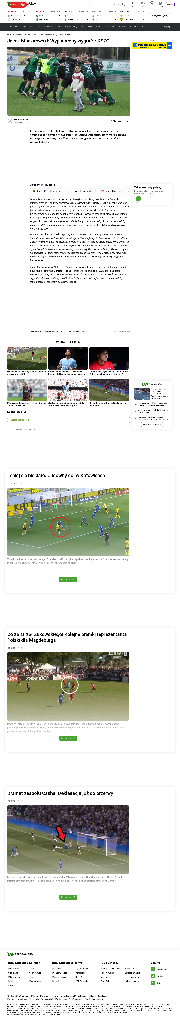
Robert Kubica (107, 973)
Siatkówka (48, 26)
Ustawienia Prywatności (75, 996)
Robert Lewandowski (110, 968)
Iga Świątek (106, 977)
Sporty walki (86, 26)
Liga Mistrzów (81, 968)
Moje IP (66, 999)
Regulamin (102, 996)
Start (9, 35)
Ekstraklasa (57, 968)
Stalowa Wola (36, 331)
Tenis (37, 26)
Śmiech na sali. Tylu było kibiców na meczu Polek (153, 411)
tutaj (58, 1014)
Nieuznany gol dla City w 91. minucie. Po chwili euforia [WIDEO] (27, 372)
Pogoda (10, 999)
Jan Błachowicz (132, 977)
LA (143, 26)
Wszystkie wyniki (159, 16)
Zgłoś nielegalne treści (25, 430)
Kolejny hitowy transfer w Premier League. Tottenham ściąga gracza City (67, 372)
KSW (10, 985)
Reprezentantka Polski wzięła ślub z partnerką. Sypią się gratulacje (153, 404)
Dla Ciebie (14, 26)
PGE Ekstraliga (82, 981)
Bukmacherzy (71, 26)
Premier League (59, 973)
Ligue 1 (55, 981)
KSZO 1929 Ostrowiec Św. (75, 331)
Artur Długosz (21, 120)
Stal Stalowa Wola (31, 35)
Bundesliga (80, 973)
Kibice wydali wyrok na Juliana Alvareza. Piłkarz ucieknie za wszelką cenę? (109, 372)
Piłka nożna (27, 26)
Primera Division (59, 977)
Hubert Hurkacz (132, 981)
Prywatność (56, 996)
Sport (87, 999)
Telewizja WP (47, 999)
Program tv (34, 999)
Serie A (78, 977)
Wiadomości (77, 999)
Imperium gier (98, 999)
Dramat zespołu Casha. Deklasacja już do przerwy (108, 404)
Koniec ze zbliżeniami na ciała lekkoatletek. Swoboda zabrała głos (153, 418)
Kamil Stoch (130, 968)
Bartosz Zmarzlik (132, 973)
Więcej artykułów (151, 424)
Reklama (92, 996)
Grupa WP (24, 996)
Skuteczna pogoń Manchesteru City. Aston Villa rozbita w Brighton (66, 404)
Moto (136, 26)
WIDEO (98, 26)
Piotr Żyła (105, 981)
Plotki (58, 999)
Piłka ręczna (110, 26)
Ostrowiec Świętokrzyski (53, 331)
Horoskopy (22, 999)
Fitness (11, 981)
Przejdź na (16, 5)
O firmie (34, 996)
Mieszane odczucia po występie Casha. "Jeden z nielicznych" (26, 404)
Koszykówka (125, 26)
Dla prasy (44, 996)
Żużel (59, 26)
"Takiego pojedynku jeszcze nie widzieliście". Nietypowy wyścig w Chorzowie (159, 394)
